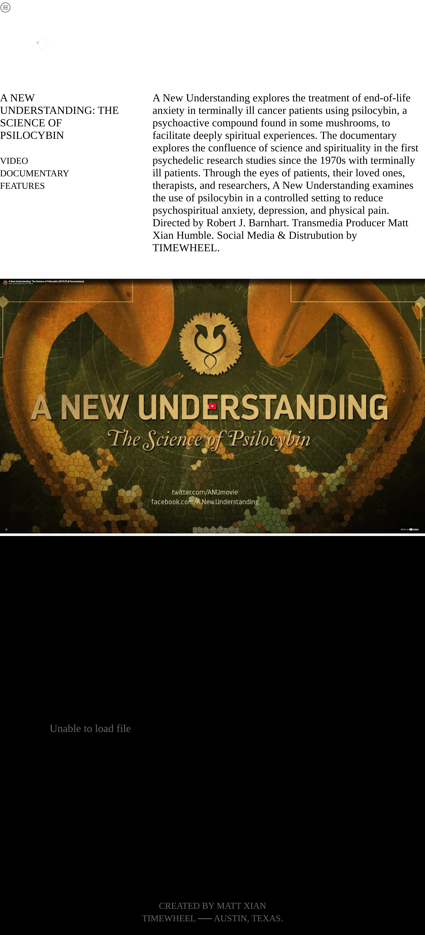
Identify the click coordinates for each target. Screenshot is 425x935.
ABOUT (211, 39)
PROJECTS (154, 39)
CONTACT (269, 39)
